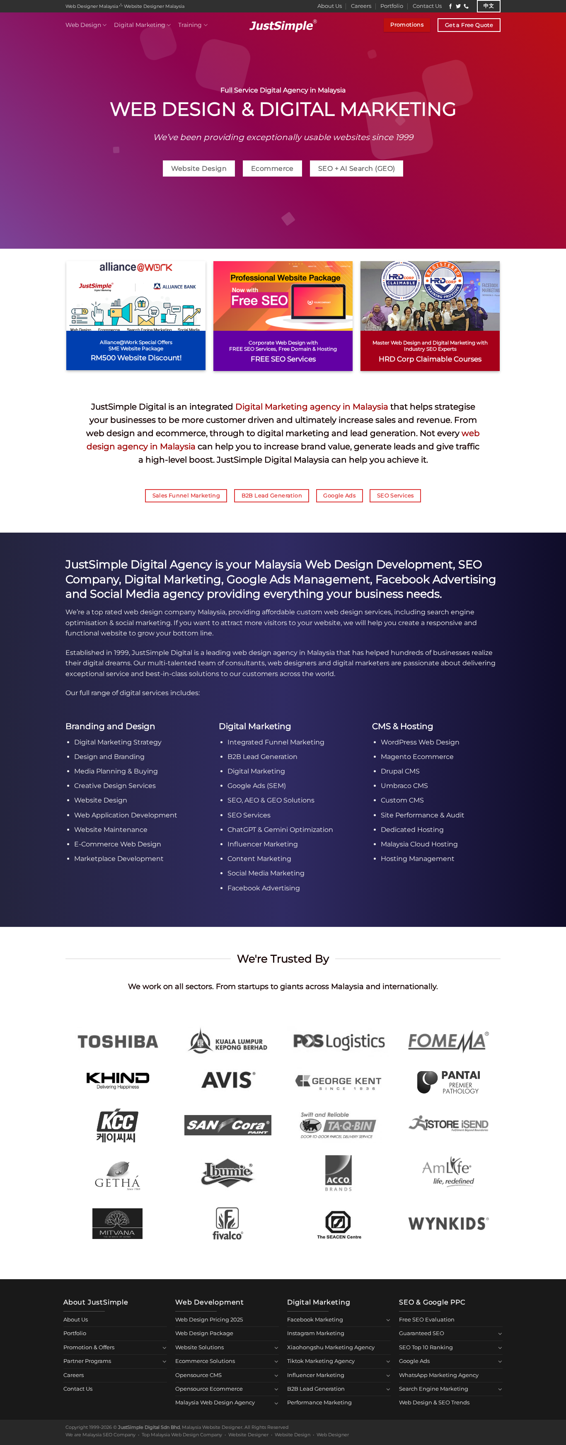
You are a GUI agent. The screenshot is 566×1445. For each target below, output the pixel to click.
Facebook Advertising (435, 579)
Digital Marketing (139, 25)
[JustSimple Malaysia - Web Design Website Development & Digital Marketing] (283, 25)
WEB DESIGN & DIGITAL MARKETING (283, 109)
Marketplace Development (119, 859)
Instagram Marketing (315, 1333)
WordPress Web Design (420, 742)
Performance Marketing (319, 1402)
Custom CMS (402, 800)
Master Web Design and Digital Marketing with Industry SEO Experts (430, 346)
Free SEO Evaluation (427, 1320)
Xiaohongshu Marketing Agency (331, 1347)
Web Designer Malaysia (91, 6)
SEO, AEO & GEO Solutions (270, 800)
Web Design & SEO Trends (434, 1402)
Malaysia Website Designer (212, 1427)
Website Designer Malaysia (154, 6)
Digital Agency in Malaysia (303, 90)
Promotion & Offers (88, 1347)
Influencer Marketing (262, 844)
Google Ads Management (298, 579)
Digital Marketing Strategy (118, 742)
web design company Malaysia (174, 612)
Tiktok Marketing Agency (321, 1361)
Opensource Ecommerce (209, 1389)
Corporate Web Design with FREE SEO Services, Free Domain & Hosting (283, 346)
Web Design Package (204, 1333)
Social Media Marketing (266, 873)
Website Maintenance (111, 830)
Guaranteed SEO (421, 1333)
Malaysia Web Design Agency (215, 1402)
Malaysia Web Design (313, 564)
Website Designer (248, 1435)
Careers (361, 6)
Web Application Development (125, 815)
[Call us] (466, 7)
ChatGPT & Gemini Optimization (280, 830)
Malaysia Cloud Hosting (419, 844)
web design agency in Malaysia (283, 653)
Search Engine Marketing (433, 1389)
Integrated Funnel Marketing (275, 742)
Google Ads (414, 1361)
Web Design (83, 25)
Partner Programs (87, 1361)
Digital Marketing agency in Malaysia (311, 407)
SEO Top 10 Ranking (426, 1347)
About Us (329, 6)
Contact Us (427, 6)
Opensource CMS (198, 1375)
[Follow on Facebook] (450, 7)
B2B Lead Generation (262, 757)
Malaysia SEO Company (108, 1435)
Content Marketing (259, 859)
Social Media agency (147, 594)
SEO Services (249, 815)
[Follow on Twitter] (458, 7)
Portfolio (391, 6)
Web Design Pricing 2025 (209, 1320)
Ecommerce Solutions (205, 1361)
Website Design (100, 800)
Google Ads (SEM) (256, 786)
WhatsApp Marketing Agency (439, 1375)
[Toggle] (164, 1347)
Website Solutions (199, 1347)
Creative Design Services (115, 786)
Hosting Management (418, 859)
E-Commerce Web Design (117, 844)
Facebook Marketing (315, 1320)
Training (190, 25)
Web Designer (333, 1435)
